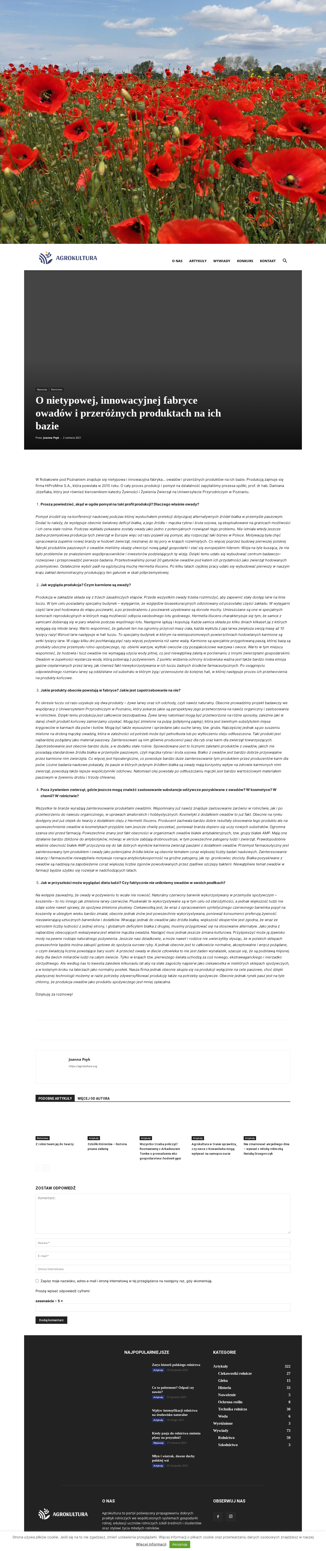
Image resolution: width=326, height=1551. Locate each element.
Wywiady (221, 261)
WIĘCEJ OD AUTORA (94, 1098)
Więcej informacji (151, 1544)
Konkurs (245, 261)
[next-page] (46, 1168)
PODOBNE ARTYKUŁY (55, 1098)
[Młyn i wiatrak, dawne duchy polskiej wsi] (136, 1462)
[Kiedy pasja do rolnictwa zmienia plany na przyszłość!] (136, 1441)
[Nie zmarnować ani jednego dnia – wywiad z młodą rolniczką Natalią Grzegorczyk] (267, 1124)
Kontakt (268, 261)
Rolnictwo (56, 389)
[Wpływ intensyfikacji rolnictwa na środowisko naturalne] (136, 1421)
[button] (284, 261)
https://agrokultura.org (83, 1066)
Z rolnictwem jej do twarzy (55, 1144)
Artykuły (198, 261)
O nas (177, 261)
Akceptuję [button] (179, 1544)
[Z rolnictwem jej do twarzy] (59, 1124)
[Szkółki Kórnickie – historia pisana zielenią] (111, 1124)
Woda (223, 1416)
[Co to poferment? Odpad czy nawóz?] (136, 1396)
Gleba (223, 1381)
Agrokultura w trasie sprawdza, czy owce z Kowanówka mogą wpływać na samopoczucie (214, 1148)
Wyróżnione (223, 1423)
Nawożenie (227, 1395)
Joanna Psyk (51, 437)
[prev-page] (39, 1168)
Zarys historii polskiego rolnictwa (176, 1365)
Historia (224, 1388)
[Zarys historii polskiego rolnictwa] (136, 1371)
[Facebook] (218, 1517)
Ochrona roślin (230, 1402)
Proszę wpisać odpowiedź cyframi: (63, 1291)
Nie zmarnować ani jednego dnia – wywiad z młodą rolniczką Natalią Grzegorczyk (266, 1148)
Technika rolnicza (232, 1409)
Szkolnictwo (228, 1445)
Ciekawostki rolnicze (235, 1373)
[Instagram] (231, 1516)
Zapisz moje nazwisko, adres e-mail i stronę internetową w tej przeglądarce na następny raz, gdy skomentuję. (126, 1281)
